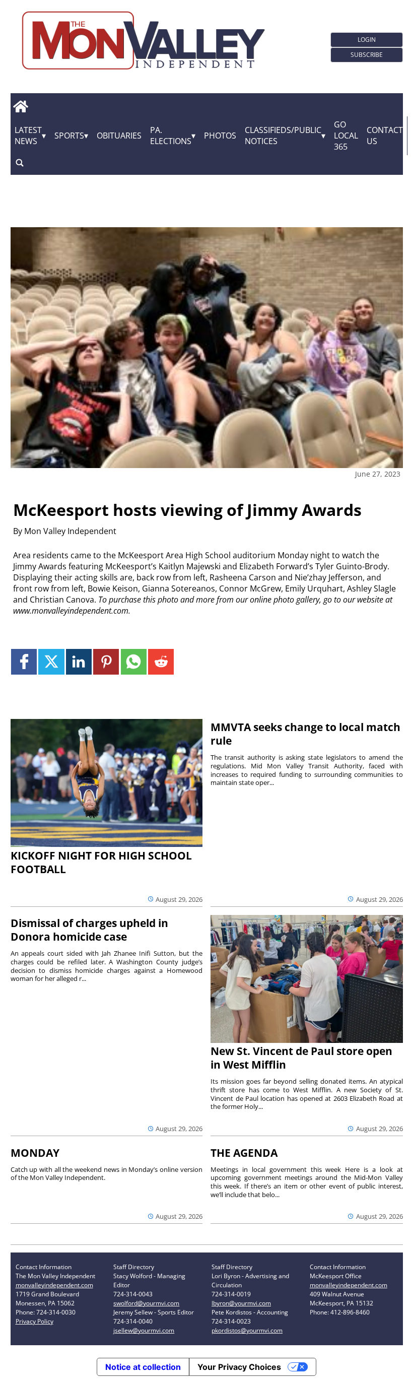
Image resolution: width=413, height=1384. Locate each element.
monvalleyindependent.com (54, 1285)
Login (367, 39)
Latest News (28, 135)
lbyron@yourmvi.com (241, 1303)
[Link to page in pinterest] (106, 662)
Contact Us (385, 135)
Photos (220, 135)
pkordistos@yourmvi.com (247, 1330)
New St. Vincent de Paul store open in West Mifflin (301, 1058)
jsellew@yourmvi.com (143, 1330)
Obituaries (119, 135)
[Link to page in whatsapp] (134, 662)
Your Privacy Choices (239, 1367)
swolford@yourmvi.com (146, 1303)
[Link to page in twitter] (51, 662)
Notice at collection (143, 1367)
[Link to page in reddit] (161, 662)
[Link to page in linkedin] (79, 662)
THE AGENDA (244, 1153)
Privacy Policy (34, 1321)
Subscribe (367, 54)
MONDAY (35, 1153)
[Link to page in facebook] (24, 662)
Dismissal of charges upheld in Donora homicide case (89, 930)
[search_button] (20, 163)
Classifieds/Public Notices (283, 135)
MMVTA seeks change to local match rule (305, 734)
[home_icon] (21, 106)
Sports (69, 135)
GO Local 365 (346, 135)
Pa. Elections (170, 135)
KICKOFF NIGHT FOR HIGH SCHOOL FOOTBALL (101, 862)
